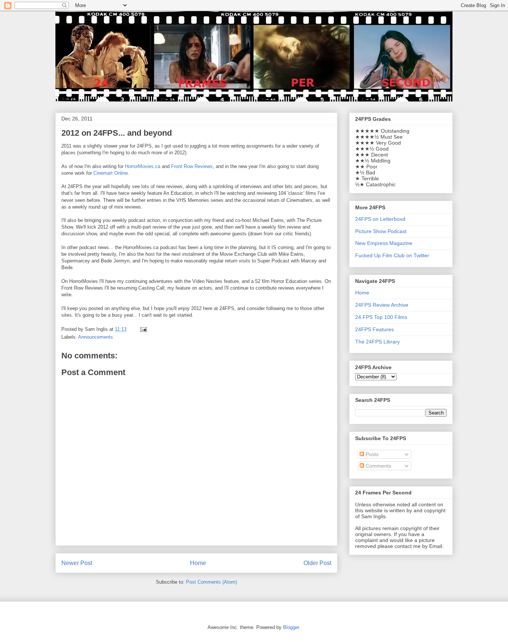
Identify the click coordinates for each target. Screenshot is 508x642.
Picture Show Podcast (380, 231)
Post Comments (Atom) (211, 582)
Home (198, 563)
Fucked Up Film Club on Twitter (392, 255)
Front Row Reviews (192, 166)
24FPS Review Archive (381, 305)
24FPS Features (374, 329)
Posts (371, 454)
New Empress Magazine (383, 243)
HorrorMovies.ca (142, 166)
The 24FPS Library (377, 342)
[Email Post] (143, 329)
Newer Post (76, 563)
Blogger (291, 627)
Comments (377, 466)
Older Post (317, 563)
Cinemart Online (110, 173)
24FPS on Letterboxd (380, 219)
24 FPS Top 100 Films (381, 317)
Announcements (95, 337)
